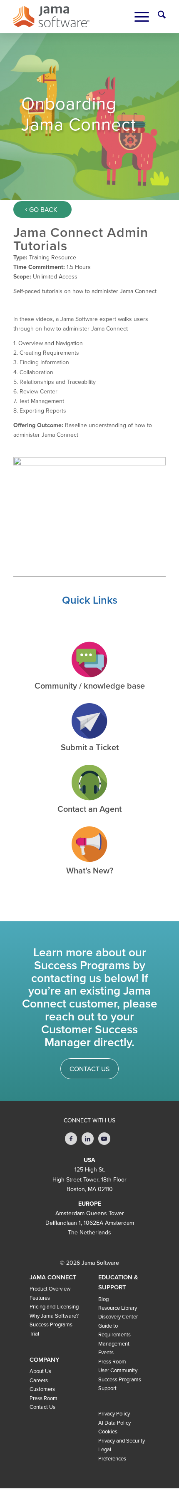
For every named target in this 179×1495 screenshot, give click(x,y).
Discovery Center (118, 1316)
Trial (34, 1334)
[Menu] (137, 16)
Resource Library (117, 1308)
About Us (40, 1371)
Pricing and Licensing (54, 1306)
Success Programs (51, 1324)
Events (106, 1352)
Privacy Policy (114, 1413)
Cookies (107, 1431)
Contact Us (42, 1407)
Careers (39, 1380)
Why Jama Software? (54, 1316)
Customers (42, 1389)
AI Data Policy (114, 1423)
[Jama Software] (51, 16)
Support (107, 1388)
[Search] (157, 16)
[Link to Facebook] (71, 1138)
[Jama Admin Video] (89, 499)
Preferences (112, 1458)
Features (40, 1298)
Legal (104, 1449)
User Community (117, 1370)
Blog (103, 1299)
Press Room (43, 1398)
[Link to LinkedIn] (88, 1138)
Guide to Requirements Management (114, 1335)
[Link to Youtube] (104, 1138)
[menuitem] (157, 16)
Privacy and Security (121, 1441)
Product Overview (50, 1289)
